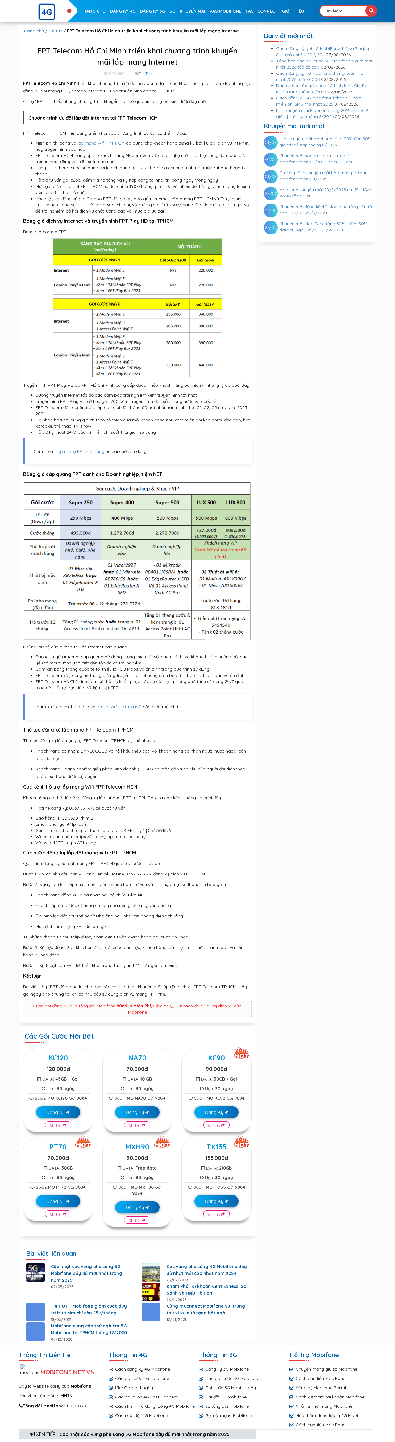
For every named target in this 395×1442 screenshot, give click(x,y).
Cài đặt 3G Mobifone (226, 1397)
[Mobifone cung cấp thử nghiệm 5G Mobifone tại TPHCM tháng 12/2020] (35, 1331)
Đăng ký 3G (152, 11)
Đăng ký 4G (122, 11)
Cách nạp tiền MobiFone (320, 1424)
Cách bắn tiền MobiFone (320, 1378)
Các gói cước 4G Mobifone (142, 1378)
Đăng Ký (56, 1112)
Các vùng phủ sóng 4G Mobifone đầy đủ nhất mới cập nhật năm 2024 (207, 1270)
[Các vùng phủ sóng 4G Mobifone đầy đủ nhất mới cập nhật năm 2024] (151, 1272)
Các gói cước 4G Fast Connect (146, 1397)
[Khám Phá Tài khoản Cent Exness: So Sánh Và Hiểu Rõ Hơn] (151, 1292)
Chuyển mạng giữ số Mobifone (326, 1369)
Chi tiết (56, 1125)
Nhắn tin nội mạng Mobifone (324, 1406)
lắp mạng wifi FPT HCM (101, 143)
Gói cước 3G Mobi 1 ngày (230, 1387)
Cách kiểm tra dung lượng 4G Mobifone (155, 1406)
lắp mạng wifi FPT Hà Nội (116, 707)
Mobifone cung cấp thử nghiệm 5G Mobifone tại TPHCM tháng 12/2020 (89, 1329)
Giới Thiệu (293, 11)
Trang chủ (93, 11)
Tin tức (55, 31)
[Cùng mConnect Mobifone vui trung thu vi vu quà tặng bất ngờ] (151, 1312)
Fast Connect (261, 11)
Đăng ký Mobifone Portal (321, 1387)
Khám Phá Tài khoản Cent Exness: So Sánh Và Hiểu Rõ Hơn (206, 1290)
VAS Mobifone (225, 11)
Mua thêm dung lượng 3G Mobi (327, 1415)
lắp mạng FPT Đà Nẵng (80, 451)
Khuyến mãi (192, 11)
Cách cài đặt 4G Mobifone (141, 1415)
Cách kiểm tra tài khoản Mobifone (330, 1397)
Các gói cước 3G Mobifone (232, 1378)
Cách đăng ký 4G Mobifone (142, 1369)
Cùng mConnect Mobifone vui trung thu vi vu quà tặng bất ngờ (206, 1309)
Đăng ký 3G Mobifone (227, 1369)
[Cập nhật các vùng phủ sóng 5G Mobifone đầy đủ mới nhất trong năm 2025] (35, 1272)
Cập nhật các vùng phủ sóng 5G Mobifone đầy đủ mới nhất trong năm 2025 (145, 1434)
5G (172, 11)
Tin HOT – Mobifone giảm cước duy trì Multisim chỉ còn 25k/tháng (89, 1309)
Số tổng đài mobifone (227, 1406)
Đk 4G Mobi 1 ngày (134, 1387)
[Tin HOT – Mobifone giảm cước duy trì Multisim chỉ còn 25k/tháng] (35, 1312)
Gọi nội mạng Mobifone (228, 1415)
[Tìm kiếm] (371, 11)
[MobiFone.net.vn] (47, 12)
